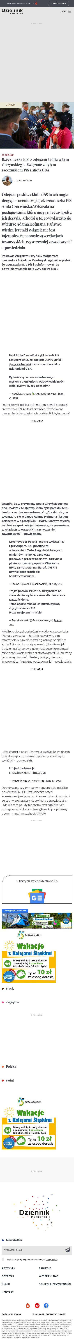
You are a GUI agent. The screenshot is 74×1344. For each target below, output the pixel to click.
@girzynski (53, 360)
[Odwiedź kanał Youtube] (37, 1305)
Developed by (39, 1314)
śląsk (9, 988)
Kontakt (8, 1292)
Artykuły (10, 105)
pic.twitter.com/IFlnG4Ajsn (27, 773)
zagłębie (12, 1002)
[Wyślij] (67, 1250)
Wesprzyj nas (48, 1276)
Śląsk (6, 1284)
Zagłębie (45, 1268)
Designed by (8, 1314)
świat (9, 1080)
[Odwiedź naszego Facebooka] (45, 1305)
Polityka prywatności (55, 1284)
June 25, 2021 (55, 584)
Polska (10, 1066)
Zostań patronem (58, 3)
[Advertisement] (37, 64)
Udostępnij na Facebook (15, 911)
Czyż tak (8, 1276)
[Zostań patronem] (28, 1305)
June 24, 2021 (53, 780)
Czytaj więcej (51, 1260)
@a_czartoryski (20, 364)
